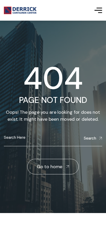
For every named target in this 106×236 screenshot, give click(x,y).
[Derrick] (20, 10)
